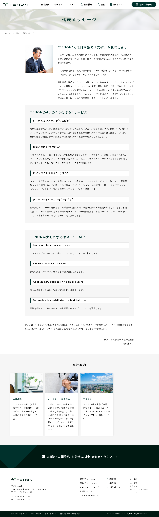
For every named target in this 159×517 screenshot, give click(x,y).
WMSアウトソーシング (89, 487)
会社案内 (45, 4)
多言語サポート (86, 491)
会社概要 (133, 483)
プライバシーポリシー (19, 514)
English (123, 5)
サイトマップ (36, 514)
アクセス (133, 492)
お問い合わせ (145, 4)
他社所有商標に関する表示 (70, 514)
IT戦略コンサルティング (90, 495)
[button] (101, 4)
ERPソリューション (88, 479)
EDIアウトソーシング (88, 483)
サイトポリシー (50, 514)
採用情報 (113, 483)
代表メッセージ (136, 486)
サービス (58, 4)
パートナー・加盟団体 (139, 489)
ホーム (7, 33)
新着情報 (113, 479)
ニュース (71, 4)
